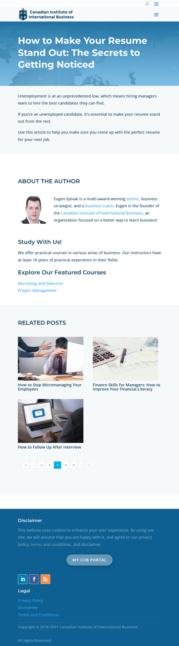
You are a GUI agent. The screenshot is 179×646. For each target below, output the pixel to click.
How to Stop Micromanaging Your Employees (50, 387)
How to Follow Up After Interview (49, 447)
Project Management (37, 290)
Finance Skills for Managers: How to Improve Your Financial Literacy (126, 387)
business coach (99, 205)
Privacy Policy (30, 600)
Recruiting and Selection (40, 283)
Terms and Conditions (38, 614)
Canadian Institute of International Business (102, 213)
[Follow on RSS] (45, 579)
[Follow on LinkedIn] (23, 579)
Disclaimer (28, 607)
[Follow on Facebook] (34, 579)
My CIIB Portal (89, 560)
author (132, 198)
